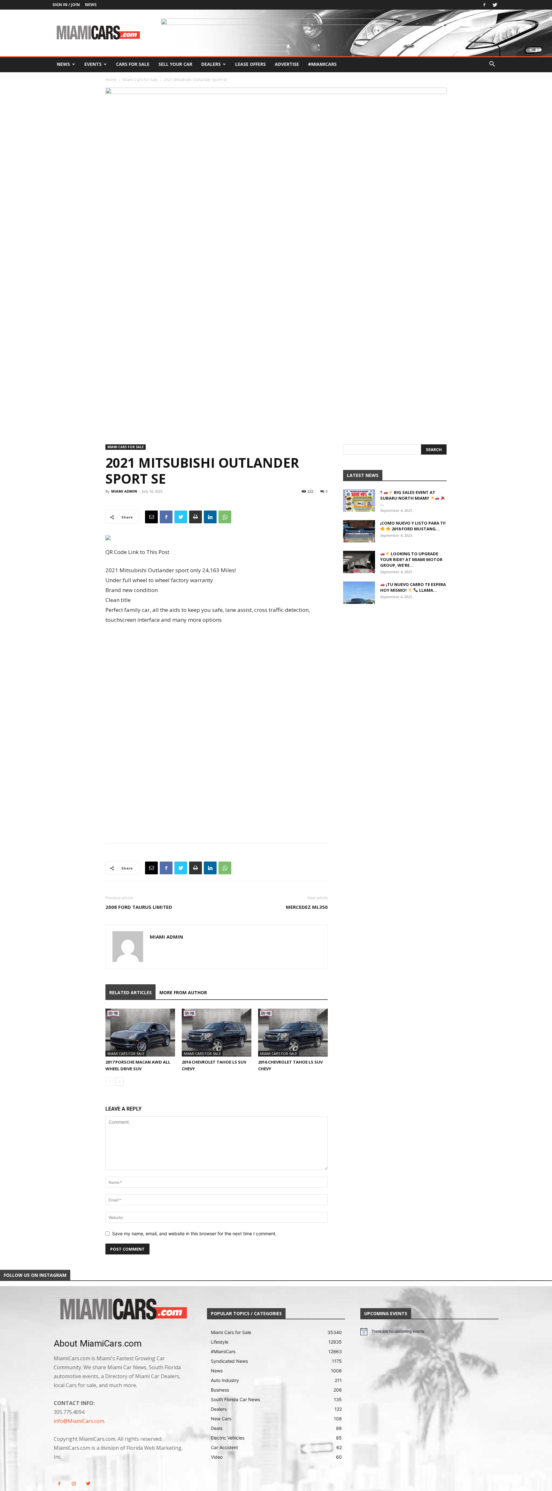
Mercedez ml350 (307, 907)
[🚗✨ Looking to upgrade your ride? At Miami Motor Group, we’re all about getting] (359, 562)
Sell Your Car (175, 64)
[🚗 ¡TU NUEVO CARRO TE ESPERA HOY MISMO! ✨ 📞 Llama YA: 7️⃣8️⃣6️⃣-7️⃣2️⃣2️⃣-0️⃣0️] (359, 593)
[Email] (151, 517)
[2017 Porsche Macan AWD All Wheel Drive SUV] (140, 1033)
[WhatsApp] (224, 517)
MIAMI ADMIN (124, 491)
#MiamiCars (322, 64)
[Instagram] (73, 1483)
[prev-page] (109, 1082)
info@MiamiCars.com (79, 1421)
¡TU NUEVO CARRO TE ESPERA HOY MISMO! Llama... (413, 587)
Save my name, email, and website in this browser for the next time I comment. (194, 1233)
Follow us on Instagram (35, 1275)
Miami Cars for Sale (140, 79)
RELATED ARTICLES (130, 992)
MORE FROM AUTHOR (183, 992)
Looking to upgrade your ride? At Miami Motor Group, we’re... (411, 559)
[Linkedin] (210, 517)
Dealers (211, 64)
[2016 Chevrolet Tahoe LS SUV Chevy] (216, 1033)
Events (93, 64)
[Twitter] (495, 5)
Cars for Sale (133, 64)
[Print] (195, 517)
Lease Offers (250, 64)
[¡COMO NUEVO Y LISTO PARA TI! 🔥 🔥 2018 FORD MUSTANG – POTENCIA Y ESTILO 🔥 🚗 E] (359, 531)
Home (111, 79)
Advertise (287, 64)
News (90, 4)
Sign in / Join (66, 4)
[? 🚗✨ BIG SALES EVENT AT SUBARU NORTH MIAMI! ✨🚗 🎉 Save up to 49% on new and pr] (359, 500)
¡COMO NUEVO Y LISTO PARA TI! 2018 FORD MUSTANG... (413, 526)
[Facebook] (484, 5)
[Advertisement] (216, 681)
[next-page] (120, 1082)
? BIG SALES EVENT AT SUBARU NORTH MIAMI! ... (407, 498)
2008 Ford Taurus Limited (138, 907)
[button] (492, 65)
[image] (123, 1309)
